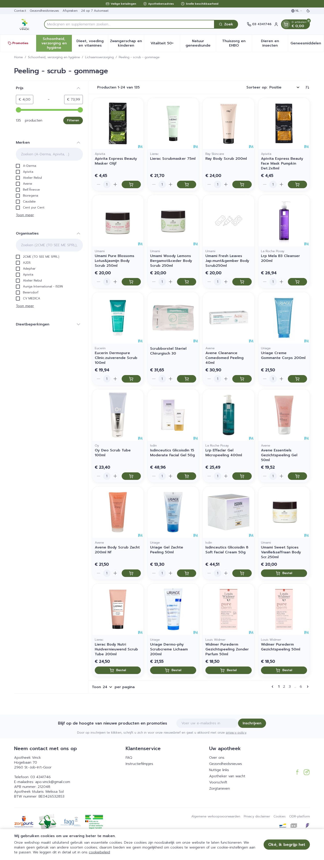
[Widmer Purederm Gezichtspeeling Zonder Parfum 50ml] (228, 609)
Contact (20, 10)
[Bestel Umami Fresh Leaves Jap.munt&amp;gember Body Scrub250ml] (241, 281)
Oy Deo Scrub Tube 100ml (113, 453)
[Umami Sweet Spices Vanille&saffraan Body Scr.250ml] (284, 512)
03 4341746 (40, 777)
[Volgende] (307, 687)
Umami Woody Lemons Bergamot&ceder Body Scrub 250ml (171, 260)
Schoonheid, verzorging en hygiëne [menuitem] (56, 43)
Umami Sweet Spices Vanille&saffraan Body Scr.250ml (281, 552)
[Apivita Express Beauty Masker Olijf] (117, 123)
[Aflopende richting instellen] (307, 87)
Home (18, 57)
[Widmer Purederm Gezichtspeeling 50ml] (284, 609)
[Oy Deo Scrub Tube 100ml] (117, 415)
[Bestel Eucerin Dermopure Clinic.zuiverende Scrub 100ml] (131, 379)
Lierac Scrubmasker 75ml (173, 158)
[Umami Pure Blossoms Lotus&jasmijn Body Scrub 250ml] (117, 220)
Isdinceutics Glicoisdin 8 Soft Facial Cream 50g (226, 550)
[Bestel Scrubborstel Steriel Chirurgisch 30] (186, 379)
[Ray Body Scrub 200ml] (228, 123)
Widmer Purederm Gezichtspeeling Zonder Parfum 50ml (227, 649)
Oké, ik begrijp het (286, 844)
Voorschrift (218, 782)
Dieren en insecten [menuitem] (274, 43)
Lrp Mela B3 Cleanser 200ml (280, 258)
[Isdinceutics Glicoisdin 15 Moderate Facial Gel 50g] (173, 415)
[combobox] (129, 24)
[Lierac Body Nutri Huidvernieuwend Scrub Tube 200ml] (117, 609)
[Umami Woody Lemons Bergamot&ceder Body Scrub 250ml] (173, 220)
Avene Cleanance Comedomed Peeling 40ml (224, 357)
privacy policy (236, 732)
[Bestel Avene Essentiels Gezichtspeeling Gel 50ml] (297, 476)
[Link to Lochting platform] (307, 825)
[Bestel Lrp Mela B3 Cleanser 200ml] (297, 281)
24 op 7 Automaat (95, 10)
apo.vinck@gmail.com (52, 782)
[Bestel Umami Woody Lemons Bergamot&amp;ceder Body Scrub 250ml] (186, 281)
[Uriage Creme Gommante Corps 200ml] (284, 318)
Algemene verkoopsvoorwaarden (215, 816)
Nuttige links (219, 770)
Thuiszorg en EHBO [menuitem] (237, 43)
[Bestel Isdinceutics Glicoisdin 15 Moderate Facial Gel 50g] (186, 476)
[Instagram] (306, 772)
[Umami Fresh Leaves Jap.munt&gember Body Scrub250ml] (228, 220)
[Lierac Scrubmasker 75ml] (173, 123)
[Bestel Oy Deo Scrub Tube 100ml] (131, 476)
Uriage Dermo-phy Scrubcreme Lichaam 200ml (169, 649)
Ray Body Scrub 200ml (226, 158)
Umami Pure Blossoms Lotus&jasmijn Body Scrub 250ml (114, 260)
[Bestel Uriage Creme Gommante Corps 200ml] (297, 379)
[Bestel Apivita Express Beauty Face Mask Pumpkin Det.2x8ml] (297, 184)
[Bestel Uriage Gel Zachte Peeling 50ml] (186, 573)
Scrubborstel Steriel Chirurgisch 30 (168, 351)
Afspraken (70, 10)
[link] (273, 687)
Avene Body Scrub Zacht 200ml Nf (117, 550)
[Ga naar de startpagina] (24, 24)
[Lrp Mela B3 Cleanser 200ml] (284, 220)
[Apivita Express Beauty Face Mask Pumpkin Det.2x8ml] (284, 123)
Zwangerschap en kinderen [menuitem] (127, 43)
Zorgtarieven (219, 788)
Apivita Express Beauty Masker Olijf (116, 161)
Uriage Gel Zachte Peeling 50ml (166, 550)
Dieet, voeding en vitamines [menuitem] (92, 43)
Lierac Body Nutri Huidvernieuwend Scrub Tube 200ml (116, 649)
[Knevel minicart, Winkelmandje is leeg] (286, 24)
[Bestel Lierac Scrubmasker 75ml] (186, 184)
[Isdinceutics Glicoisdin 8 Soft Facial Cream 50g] (228, 512)
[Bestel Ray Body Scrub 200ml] (241, 184)
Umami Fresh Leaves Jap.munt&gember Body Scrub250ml (227, 260)
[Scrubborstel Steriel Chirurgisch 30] (173, 318)
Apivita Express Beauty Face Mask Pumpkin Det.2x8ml (282, 163)
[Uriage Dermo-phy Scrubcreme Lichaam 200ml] (173, 609)
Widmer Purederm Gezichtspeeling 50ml (280, 647)
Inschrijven (252, 723)
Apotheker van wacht (227, 776)
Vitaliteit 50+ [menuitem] (165, 44)
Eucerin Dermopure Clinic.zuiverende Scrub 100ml (116, 357)
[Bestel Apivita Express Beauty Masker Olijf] (131, 184)
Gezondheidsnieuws (44, 10)
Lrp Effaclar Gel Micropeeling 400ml (223, 453)
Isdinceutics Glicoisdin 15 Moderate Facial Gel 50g (172, 453)
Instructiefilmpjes (139, 763)
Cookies (280, 816)
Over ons (216, 757)
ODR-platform (299, 816)
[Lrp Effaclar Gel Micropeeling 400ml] (228, 415)
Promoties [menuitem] (20, 43)
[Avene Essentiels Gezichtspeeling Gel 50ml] (284, 415)
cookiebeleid (99, 852)
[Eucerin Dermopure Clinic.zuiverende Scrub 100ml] (117, 318)
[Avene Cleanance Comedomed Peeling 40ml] (228, 318)
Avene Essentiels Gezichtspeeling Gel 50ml (279, 455)
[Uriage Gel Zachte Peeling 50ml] (173, 512)
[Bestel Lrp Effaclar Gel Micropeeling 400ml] (241, 476)
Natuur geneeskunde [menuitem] (201, 43)
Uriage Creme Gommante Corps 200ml (283, 355)
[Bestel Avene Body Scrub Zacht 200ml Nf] (131, 573)
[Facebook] (297, 772)
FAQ (129, 757)
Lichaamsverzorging (99, 57)
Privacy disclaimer (257, 816)
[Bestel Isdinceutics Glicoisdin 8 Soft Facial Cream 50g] (241, 573)
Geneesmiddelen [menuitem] (307, 44)
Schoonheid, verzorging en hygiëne (54, 57)
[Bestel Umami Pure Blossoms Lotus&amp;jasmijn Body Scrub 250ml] (131, 281)
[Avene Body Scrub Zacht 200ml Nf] (117, 512)
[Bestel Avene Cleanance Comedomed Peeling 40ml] (241, 379)
